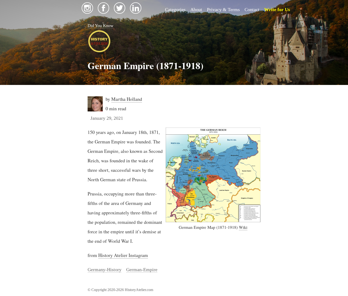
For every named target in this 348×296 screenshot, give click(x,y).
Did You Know (100, 25)
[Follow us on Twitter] (119, 12)
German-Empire (141, 269)
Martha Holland (126, 99)
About (196, 9)
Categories (175, 9)
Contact (252, 9)
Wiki (243, 227)
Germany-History (104, 269)
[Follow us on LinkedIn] (135, 12)
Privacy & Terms (223, 9)
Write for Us (277, 9)
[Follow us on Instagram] (87, 12)
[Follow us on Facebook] (103, 12)
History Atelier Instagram (123, 255)
